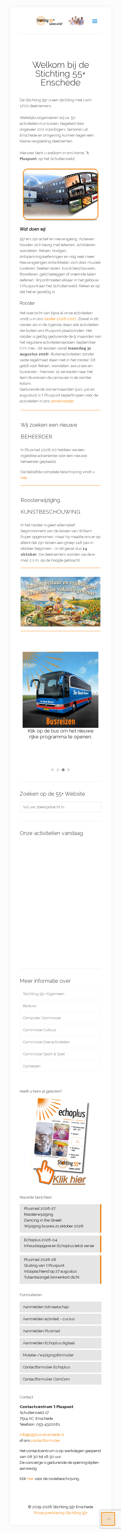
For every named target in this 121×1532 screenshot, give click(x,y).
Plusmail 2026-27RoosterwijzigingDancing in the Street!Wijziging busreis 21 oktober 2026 (53, 1217)
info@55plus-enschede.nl (42, 1434)
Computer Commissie (42, 1018)
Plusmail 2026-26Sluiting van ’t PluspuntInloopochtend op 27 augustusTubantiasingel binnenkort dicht (51, 1268)
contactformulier (45, 1440)
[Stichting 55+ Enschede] (60, 20)
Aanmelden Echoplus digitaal (49, 1343)
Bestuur (30, 1006)
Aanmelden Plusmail (41, 1331)
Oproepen (32, 1066)
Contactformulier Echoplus (46, 1367)
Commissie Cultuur (39, 1030)
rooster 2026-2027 (60, 319)
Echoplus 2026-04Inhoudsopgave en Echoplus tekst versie (59, 1243)
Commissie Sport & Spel (44, 1054)
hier (24, 478)
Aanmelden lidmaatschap (46, 1307)
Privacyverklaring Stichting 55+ (61, 1513)
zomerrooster (62, 401)
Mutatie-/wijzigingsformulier (48, 1355)
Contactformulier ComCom (46, 1379)
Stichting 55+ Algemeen (43, 994)
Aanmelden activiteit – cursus (49, 1319)
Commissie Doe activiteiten (46, 1042)
